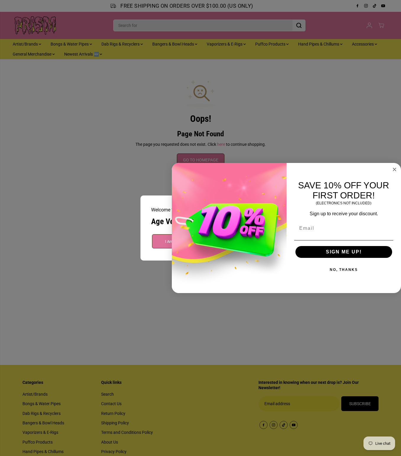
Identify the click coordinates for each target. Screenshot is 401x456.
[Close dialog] (394, 169)
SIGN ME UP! (344, 251)
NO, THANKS (344, 270)
